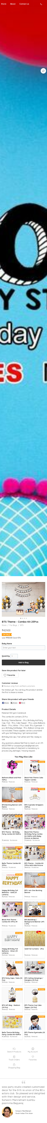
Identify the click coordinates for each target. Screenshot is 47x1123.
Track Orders (14, 1060)
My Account (33, 1052)
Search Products (14, 1052)
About (13, 4)
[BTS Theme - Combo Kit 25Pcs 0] (23, 599)
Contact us (24, 4)
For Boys (13, 625)
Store (4, 625)
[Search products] (43, 70)
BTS (22, 625)
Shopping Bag (14, 1068)
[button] (10, 675)
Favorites (33, 1060)
